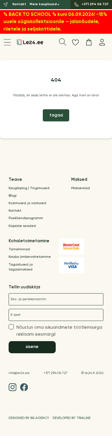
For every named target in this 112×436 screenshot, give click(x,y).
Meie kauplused (43, 4)
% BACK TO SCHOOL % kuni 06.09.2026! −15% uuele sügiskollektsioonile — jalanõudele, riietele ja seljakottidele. (55, 22)
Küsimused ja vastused (27, 203)
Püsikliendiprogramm (26, 218)
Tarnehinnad (19, 249)
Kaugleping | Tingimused (29, 188)
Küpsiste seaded (22, 226)
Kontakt (15, 211)
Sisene (32, 347)
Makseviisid (80, 188)
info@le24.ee (19, 373)
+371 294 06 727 (55, 373)
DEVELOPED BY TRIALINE (71, 418)
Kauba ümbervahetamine (30, 257)
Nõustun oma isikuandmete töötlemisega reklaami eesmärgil (59, 330)
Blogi (13, 196)
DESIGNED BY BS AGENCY (29, 418)
